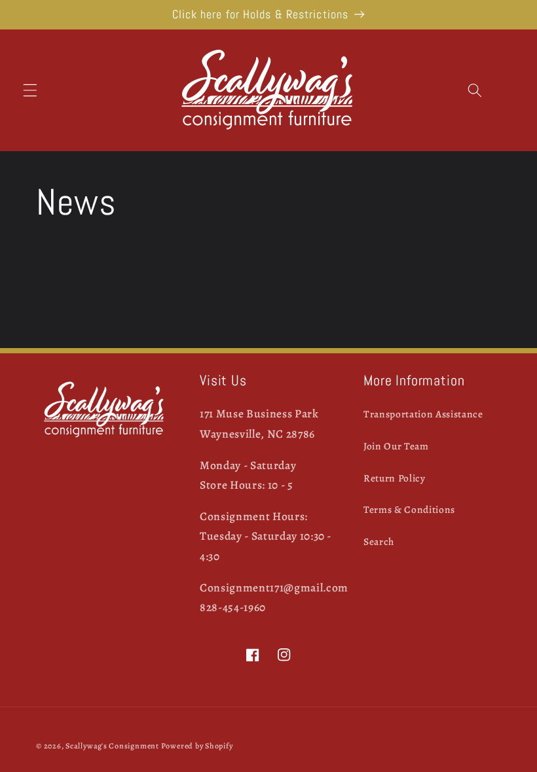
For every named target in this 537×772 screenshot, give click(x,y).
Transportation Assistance (423, 414)
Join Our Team (396, 446)
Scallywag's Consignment (112, 746)
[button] (30, 90)
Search (378, 541)
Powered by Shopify (197, 746)
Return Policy (394, 478)
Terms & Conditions (409, 509)
